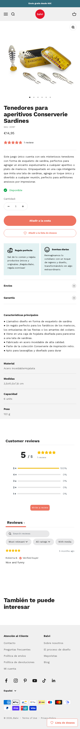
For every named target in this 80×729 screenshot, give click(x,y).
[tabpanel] (40, 558)
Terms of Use (30, 718)
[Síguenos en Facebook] (6, 680)
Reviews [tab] (16, 522)
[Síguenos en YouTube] (34, 680)
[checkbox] (64, 542)
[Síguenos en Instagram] (15, 680)
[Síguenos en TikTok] (44, 680)
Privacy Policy (48, 718)
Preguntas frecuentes (17, 649)
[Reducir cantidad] (8, 206)
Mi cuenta (10, 668)
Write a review (40, 507)
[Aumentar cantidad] (23, 206)
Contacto (9, 643)
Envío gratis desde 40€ (40, 3)
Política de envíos (15, 655)
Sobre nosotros (53, 643)
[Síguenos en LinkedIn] (53, 680)
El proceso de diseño (57, 649)
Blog (46, 662)
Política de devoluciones (19, 662)
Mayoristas (50, 655)
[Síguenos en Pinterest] (25, 680)
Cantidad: (10, 198)
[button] (40, 468)
